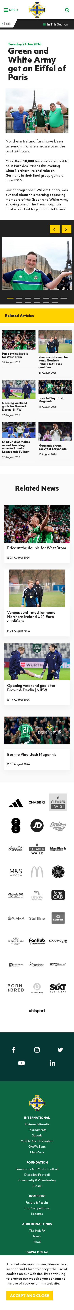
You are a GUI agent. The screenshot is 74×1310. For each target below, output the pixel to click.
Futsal (37, 1186)
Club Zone (37, 1152)
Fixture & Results (37, 1202)
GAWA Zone (37, 1146)
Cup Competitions (37, 1208)
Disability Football (37, 1174)
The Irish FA (37, 1230)
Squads (37, 1135)
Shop (37, 1242)
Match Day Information (37, 1141)
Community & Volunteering (37, 1180)
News (37, 1236)
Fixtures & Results (37, 1124)
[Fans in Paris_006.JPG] (37, 263)
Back (6, 24)
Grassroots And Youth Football (37, 1169)
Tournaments (37, 1130)
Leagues (37, 1214)
